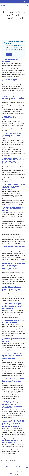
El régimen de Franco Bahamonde (10, 60)
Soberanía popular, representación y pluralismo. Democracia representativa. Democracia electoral (11, 288)
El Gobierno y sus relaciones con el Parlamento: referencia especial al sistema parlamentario (13, 187)
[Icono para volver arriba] (27, 467)
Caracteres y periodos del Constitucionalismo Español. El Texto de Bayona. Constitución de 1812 (13, 136)
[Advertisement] (13, 30)
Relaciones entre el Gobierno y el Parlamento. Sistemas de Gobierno (13, 208)
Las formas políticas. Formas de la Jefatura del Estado (13, 321)
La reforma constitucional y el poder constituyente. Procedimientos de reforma (13, 380)
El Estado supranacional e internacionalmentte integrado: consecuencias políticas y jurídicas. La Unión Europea (13, 160)
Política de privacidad (9, 466)
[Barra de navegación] (1, 2)
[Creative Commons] (14, 474)
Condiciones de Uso (17, 466)
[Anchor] (11, 61)
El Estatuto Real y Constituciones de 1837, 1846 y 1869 (12, 117)
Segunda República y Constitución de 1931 (10, 79)
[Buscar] (25, 2)
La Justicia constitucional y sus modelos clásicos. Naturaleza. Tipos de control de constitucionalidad (13, 356)
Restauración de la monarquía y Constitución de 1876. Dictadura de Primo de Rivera (13, 98)
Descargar (9, 54)
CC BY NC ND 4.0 (20, 471)
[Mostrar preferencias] (27, 2)
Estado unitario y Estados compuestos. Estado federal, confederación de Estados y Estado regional (12, 306)
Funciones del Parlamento (12, 232)
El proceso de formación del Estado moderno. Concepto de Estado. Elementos (12, 440)
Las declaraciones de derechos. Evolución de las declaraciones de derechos (13, 339)
